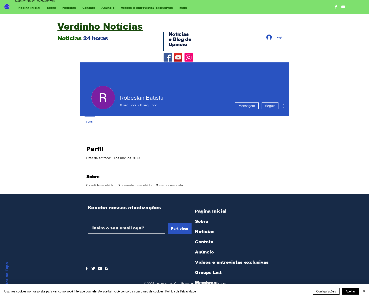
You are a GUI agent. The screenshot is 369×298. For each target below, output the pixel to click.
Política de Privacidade (180, 291)
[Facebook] (168, 57)
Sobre (201, 221)
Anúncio (204, 252)
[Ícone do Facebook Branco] (86, 268)
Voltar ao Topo (7, 276)
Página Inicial (211, 211)
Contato (204, 241)
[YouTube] (178, 57)
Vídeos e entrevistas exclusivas (232, 262)
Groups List (208, 272)
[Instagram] (188, 57)
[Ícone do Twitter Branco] (93, 268)
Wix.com (220, 283)
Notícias (204, 231)
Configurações (326, 291)
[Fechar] (363, 291)
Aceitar (350, 291)
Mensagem (247, 106)
